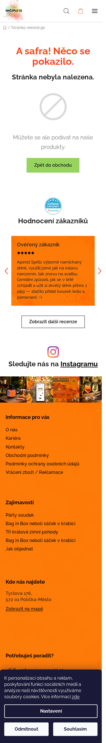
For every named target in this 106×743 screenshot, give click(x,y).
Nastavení (51, 711)
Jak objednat (19, 549)
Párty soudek (20, 515)
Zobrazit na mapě (24, 609)
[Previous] (6, 271)
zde (75, 696)
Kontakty (15, 447)
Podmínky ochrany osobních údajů (42, 464)
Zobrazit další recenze (53, 321)
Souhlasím (75, 729)
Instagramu (79, 364)
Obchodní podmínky (27, 455)
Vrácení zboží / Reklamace (34, 472)
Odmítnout (26, 729)
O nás (12, 429)
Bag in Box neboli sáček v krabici (40, 523)
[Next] (99, 271)
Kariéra (13, 438)
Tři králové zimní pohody (32, 532)
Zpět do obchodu (53, 165)
